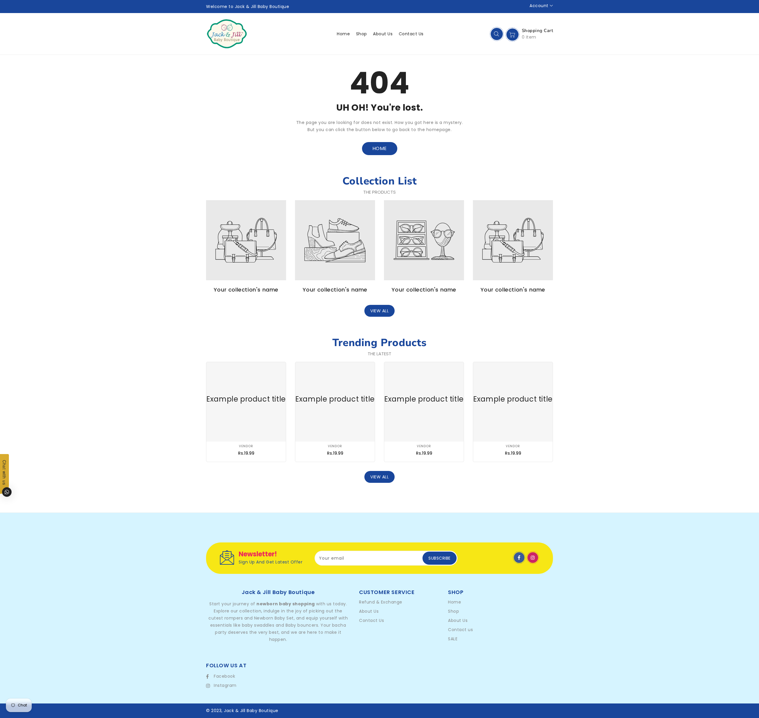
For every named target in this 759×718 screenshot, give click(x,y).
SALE (452, 639)
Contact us (460, 630)
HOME (379, 148)
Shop (453, 611)
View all (379, 311)
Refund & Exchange (380, 602)
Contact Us (371, 620)
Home (454, 602)
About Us (369, 611)
